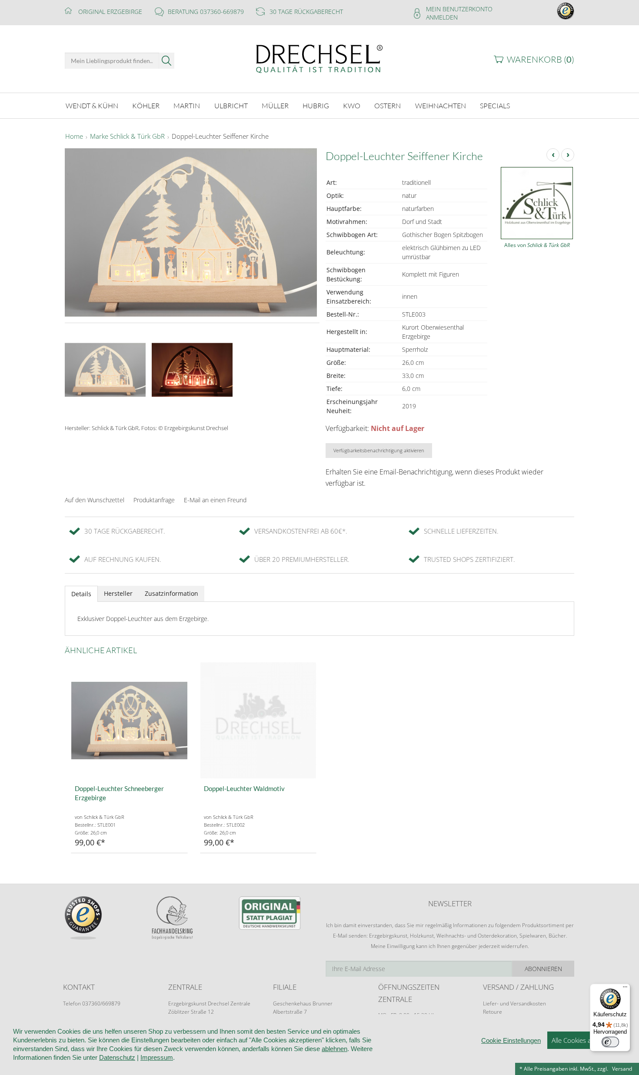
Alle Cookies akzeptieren (587, 1040)
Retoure (492, 1011)
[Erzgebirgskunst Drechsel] (319, 58)
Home (74, 137)
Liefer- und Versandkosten (514, 1003)
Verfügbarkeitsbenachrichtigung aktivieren (378, 450)
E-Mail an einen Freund (215, 500)
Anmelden (442, 17)
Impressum (156, 1057)
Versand (622, 1068)
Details (81, 594)
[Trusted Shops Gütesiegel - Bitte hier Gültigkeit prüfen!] (565, 10)
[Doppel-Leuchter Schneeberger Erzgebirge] (129, 720)
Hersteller (118, 593)
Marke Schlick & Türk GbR (127, 137)
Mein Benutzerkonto (459, 9)
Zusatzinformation (171, 593)
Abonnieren (543, 969)
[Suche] (166, 61)
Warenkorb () (540, 59)
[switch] (610, 1042)
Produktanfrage (154, 500)
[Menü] (625, 989)
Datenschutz (117, 1057)
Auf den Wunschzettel (94, 500)
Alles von (537, 245)
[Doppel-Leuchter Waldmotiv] (258, 720)
